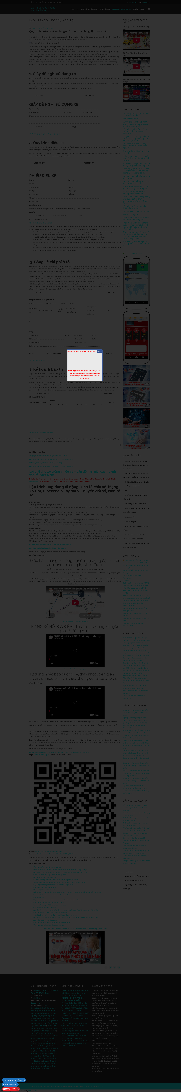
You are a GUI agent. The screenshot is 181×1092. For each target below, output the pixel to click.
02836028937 (9, 1088)
